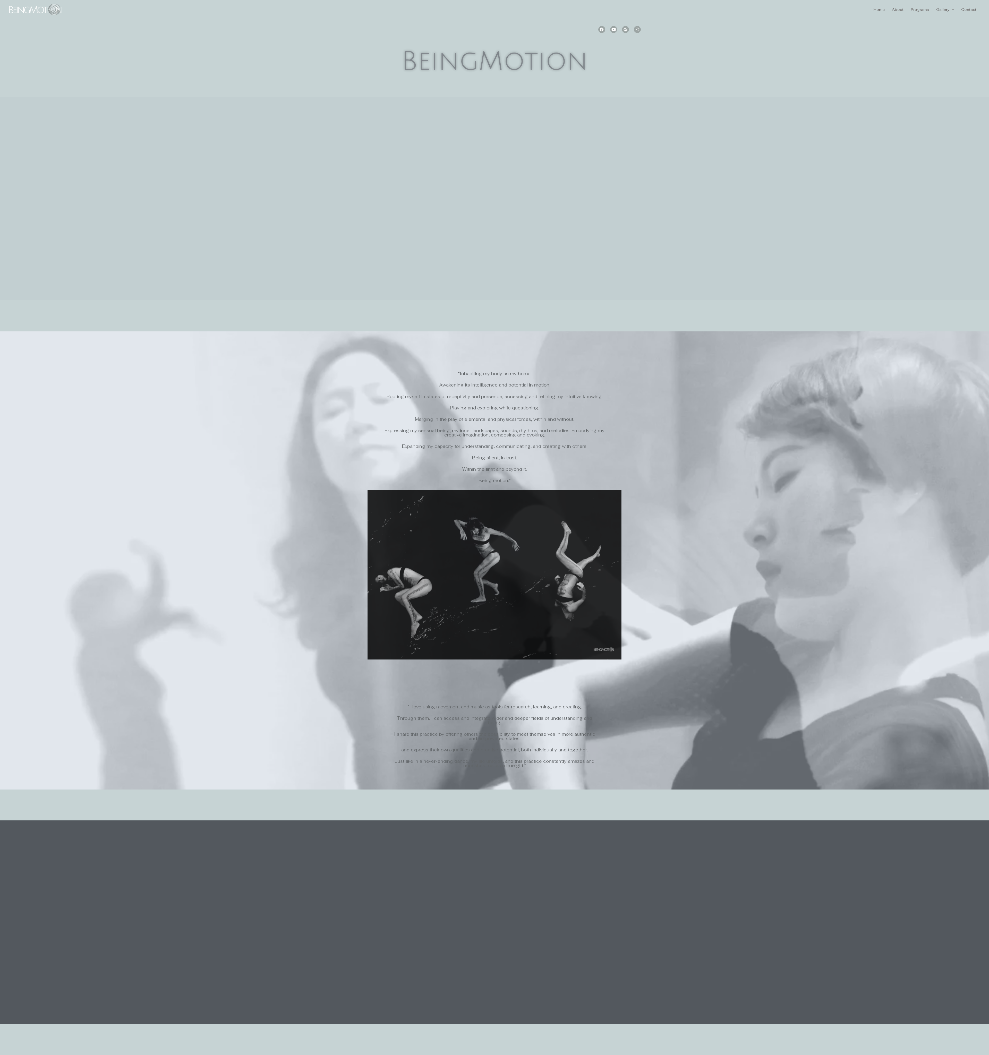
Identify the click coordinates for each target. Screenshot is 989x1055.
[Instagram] (637, 29)
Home (879, 9)
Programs (920, 9)
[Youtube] (613, 29)
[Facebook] (601, 29)
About (897, 9)
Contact (968, 9)
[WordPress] (625, 29)
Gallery (942, 9)
